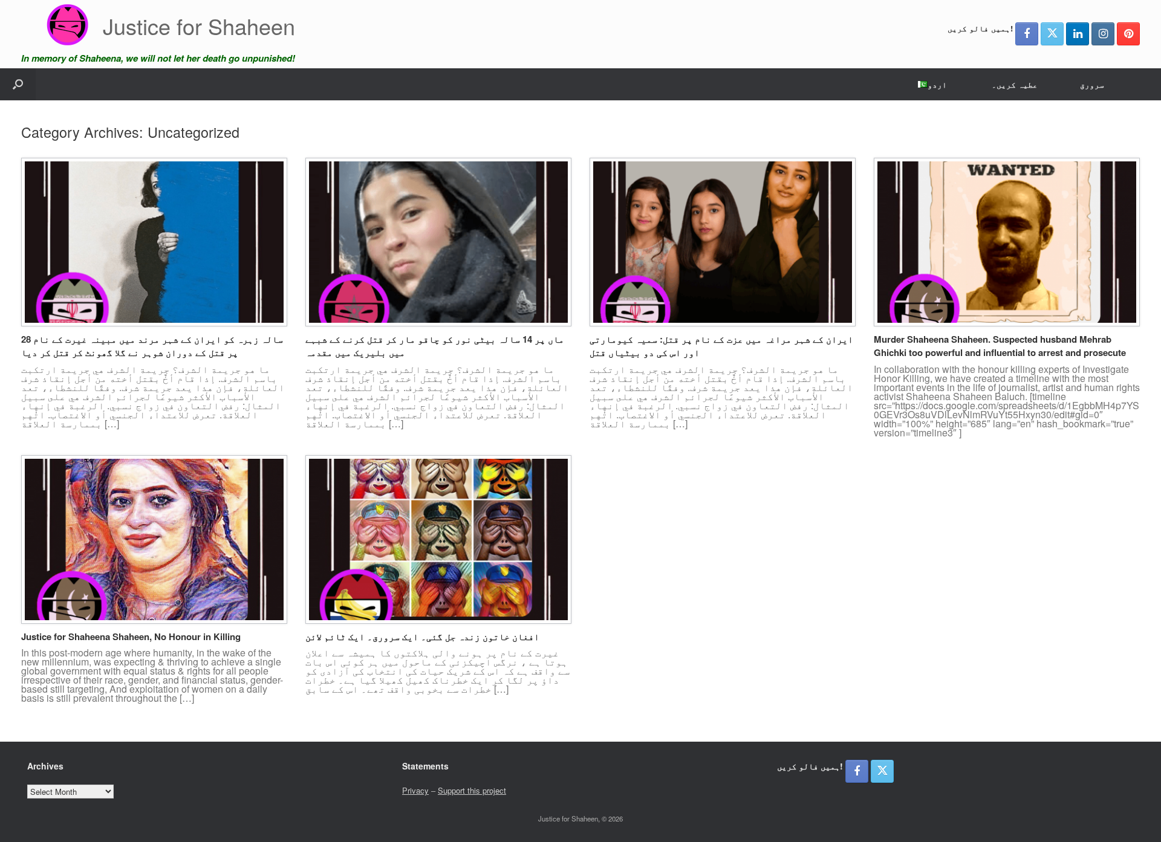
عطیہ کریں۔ (1015, 84)
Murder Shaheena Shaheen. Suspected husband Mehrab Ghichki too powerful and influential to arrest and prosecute (1000, 346)
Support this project (472, 790)
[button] (18, 84)
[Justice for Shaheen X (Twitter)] (1052, 33)
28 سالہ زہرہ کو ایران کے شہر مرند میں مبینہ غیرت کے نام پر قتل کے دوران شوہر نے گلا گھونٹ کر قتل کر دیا (152, 346)
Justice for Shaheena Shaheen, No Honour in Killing (131, 636)
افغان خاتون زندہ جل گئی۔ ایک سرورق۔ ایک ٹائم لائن (422, 636)
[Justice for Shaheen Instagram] (1102, 33)
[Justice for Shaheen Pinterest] (1128, 33)
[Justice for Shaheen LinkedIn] (1077, 33)
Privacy (415, 790)
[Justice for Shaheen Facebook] (1026, 33)
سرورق (1092, 84)
